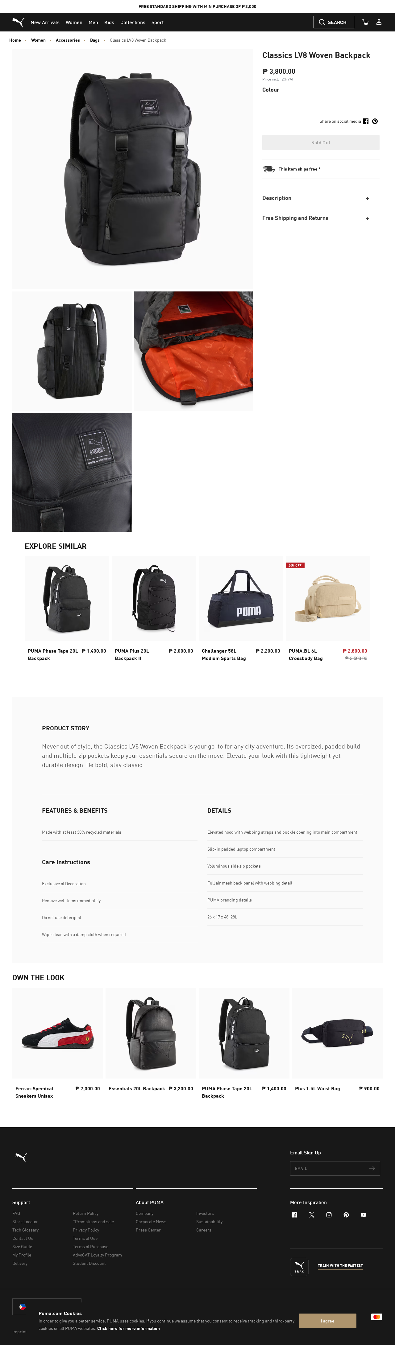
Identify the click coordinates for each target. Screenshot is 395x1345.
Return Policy (85, 1213)
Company (144, 1213)
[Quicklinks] (379, 22)
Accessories (68, 40)
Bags (95, 40)
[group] (67, 614)
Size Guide (22, 1246)
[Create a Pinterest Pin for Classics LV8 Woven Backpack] (375, 121)
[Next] (360, 614)
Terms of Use (85, 1238)
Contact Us (22, 1238)
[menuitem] (45, 22)
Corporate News (151, 1221)
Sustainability (209, 1221)
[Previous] (34, 614)
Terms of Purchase (90, 1246)
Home (15, 40)
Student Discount (89, 1263)
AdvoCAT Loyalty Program (97, 1254)
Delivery (19, 1263)
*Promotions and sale (93, 1221)
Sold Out (320, 142)
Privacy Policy (86, 1229)
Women (38, 40)
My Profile (21, 1254)
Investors (205, 1213)
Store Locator (25, 1221)
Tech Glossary (25, 1229)
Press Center (148, 1229)
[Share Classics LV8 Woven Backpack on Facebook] (365, 121)
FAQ (16, 1213)
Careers (203, 1229)
